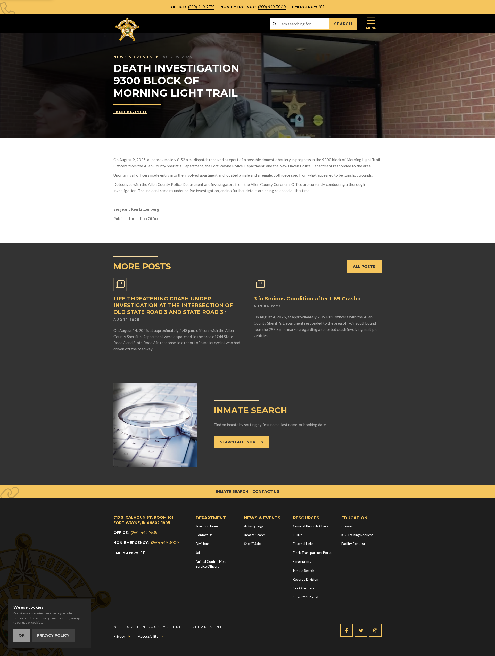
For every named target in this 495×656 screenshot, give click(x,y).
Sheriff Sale (252, 544)
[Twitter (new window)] (361, 630)
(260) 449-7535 (201, 7)
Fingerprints (302, 561)
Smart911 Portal (305, 597)
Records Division (305, 579)
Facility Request (353, 544)
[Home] (127, 29)
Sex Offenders (303, 588)
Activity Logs (253, 526)
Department (211, 518)
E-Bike (297, 535)
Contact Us (265, 491)
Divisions (202, 544)
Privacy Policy (53, 635)
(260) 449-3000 (272, 7)
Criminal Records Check (310, 526)
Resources (306, 518)
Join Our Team (207, 526)
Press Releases (130, 111)
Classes (347, 526)
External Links (303, 544)
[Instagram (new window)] (375, 630)
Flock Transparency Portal (312, 553)
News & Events (132, 56)
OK (21, 635)
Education (354, 518)
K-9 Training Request (357, 535)
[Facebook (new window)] (346, 630)
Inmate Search (232, 491)
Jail (198, 553)
